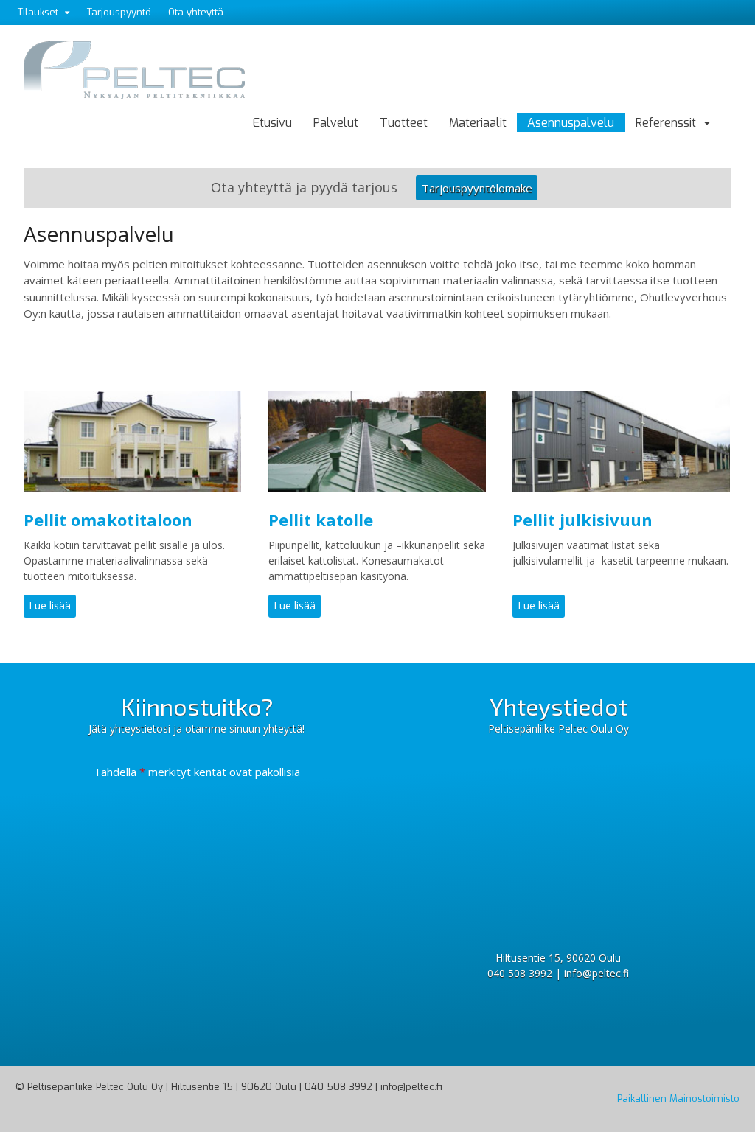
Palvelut (335, 122)
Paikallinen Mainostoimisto (678, 1098)
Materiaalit (478, 122)
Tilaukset (38, 12)
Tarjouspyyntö (119, 12)
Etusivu (272, 122)
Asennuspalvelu (570, 122)
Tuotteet (404, 122)
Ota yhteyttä (195, 12)
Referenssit (666, 122)
